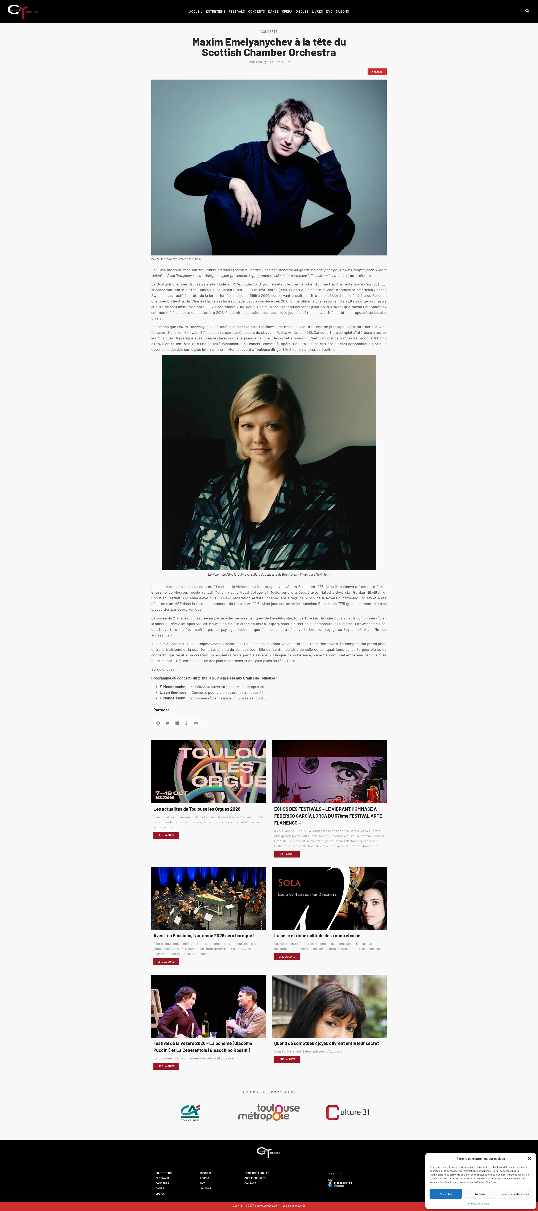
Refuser (480, 1194)
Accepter (445, 1194)
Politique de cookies (478, 1203)
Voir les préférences (515, 1194)
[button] (529, 1158)
